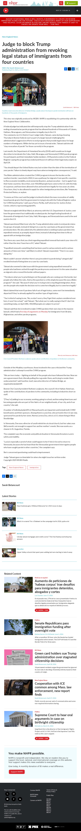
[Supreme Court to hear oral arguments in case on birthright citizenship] (18, 719)
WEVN (48, 807)
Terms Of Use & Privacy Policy (51, 790)
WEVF (48, 802)
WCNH (48, 799)
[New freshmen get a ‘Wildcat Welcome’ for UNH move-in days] (9, 506)
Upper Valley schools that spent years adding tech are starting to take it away (44, 552)
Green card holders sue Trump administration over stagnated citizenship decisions (56, 657)
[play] (5, 10)
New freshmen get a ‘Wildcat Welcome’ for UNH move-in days (39, 506)
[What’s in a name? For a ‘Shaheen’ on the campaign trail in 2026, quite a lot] (9, 521)
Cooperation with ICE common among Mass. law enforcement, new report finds (53, 689)
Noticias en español (41, 578)
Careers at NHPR (35, 800)
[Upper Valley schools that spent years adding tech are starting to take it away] (9, 552)
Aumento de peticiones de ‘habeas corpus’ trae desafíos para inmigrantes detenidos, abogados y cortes (55, 586)
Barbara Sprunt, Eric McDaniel (44, 634)
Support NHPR (17, 772)
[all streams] (78, 10)
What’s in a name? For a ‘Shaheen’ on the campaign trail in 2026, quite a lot (43, 521)
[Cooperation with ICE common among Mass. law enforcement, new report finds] (18, 687)
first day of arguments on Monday (34, 311)
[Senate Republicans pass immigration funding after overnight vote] (18, 627)
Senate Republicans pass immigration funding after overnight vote (53, 627)
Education (20, 549)
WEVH (48, 804)
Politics (37, 620)
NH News (20, 503)
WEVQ (48, 811)
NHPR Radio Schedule (34, 795)
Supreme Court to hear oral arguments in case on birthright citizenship (54, 718)
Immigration (34, 467)
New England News (10, 36)
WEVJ (48, 806)
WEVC (48, 801)
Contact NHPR (35, 790)
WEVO (48, 809)
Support (72, 3)
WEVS (48, 812)
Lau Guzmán (39, 595)
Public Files (50, 795)
